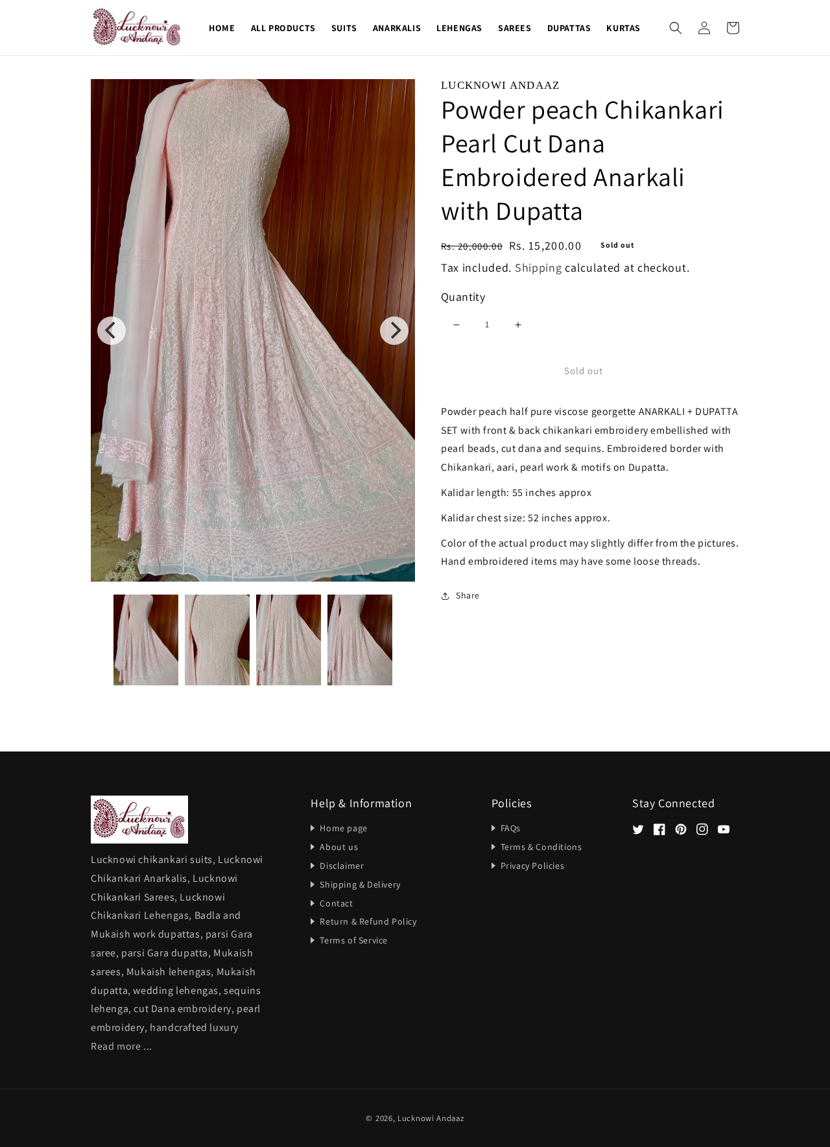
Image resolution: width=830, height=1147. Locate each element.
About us (339, 847)
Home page (343, 828)
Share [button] (468, 596)
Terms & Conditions (541, 847)
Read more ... (121, 1046)
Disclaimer (342, 865)
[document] (253, 330)
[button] (675, 28)
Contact (336, 903)
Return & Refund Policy (368, 921)
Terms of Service (354, 940)
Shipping (538, 268)
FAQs (511, 828)
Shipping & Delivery (360, 884)
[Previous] (111, 330)
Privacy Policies (533, 865)
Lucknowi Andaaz (430, 1118)
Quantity (463, 296)
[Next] (394, 330)
